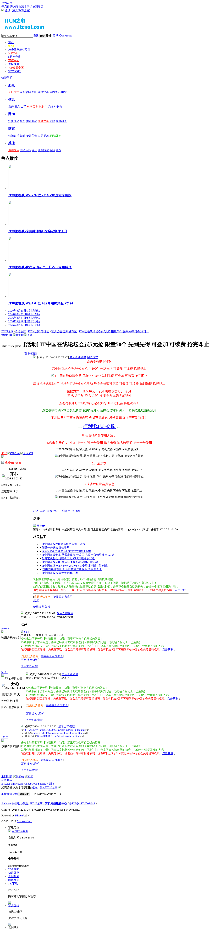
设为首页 (6, 3)
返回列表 (6, 335)
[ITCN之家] (27, 29)
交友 (62, 35)
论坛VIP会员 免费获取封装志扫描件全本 (66, 551)
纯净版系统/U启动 (19, 49)
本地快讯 (43, 92)
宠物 (59, 106)
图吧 (34, 92)
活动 (55, 35)
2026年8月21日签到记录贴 (24, 310)
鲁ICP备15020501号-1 (82, 803)
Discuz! (19, 815)
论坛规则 (13, 64)
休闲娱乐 (13, 135)
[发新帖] (18, 335)
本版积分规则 (9, 794)
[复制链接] (30, 353)
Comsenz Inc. (24, 821)
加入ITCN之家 (21, 10)
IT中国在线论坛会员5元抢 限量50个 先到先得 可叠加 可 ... (114, 331)
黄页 (58, 150)
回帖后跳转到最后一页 (48, 794)
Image (14, 783)
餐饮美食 (31, 135)
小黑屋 (24, 803)
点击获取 (180, 590)
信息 (11, 99)
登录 (7, 10)
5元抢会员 (14, 56)
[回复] (28, 335)
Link (20, 783)
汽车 (47, 135)
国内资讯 (55, 92)
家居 (40, 135)
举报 (47, 606)
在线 (36, 511)
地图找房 (43, 150)
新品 (22, 121)
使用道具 (38, 606)
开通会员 (64, 511)
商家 (11, 128)
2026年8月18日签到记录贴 (24, 321)
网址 (34, 150)
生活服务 (50, 106)
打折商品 (13, 121)
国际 (64, 92)
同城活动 (25, 150)
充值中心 (13, 60)
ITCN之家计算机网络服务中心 (48, 803)
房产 (11, 106)
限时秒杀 (61, 121)
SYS (26, 631)
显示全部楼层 (77, 357)
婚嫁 (22, 135)
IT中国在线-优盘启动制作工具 (60, 572)
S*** (4, 453)
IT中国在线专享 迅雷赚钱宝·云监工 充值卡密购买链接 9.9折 (78, 554)
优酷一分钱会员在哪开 (55, 547)
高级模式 (6, 780)
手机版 (16, 803)
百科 (52, 150)
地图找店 (13, 150)
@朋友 (51, 783)
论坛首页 (20, 331)
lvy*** (5, 628)
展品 (17, 106)
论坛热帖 (25, 92)
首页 (11, 42)
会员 (43, 511)
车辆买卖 (32, 106)
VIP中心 (13, 53)
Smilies (42, 783)
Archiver (6, 803)
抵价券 (76, 511)
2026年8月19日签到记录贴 (24, 317)
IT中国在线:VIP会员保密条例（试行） (65, 543)
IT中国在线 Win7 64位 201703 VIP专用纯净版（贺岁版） (76, 565)
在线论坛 (52, 511)
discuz (68, 35)
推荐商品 (31, 121)
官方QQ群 (14, 71)
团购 (52, 121)
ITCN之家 (7, 331)
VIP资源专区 (16, 67)
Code (34, 783)
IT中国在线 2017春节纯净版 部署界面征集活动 (70, 562)
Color (7, 783)
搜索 (36, 35)
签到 (11, 45)
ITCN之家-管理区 (38, 331)
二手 (23, 106)
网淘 (11, 114)
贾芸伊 (41, 525)
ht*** (4, 672)
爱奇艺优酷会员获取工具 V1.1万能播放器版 (68, 558)
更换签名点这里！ (64, 596)
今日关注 (13, 92)
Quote (27, 783)
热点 (11, 85)
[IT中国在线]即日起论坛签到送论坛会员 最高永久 (72, 569)
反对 (35, 659)
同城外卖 (55, 135)
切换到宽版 (36, 6)
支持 (30, 659)
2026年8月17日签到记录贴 (24, 325)
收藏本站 (24, 6)
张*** (4, 737)
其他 (11, 143)
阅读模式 (92, 357)
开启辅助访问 (9, 6)
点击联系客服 (20, 831)
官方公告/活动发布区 (64, 331)
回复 (36, 600)
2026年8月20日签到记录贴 (24, 314)
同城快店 (43, 121)
